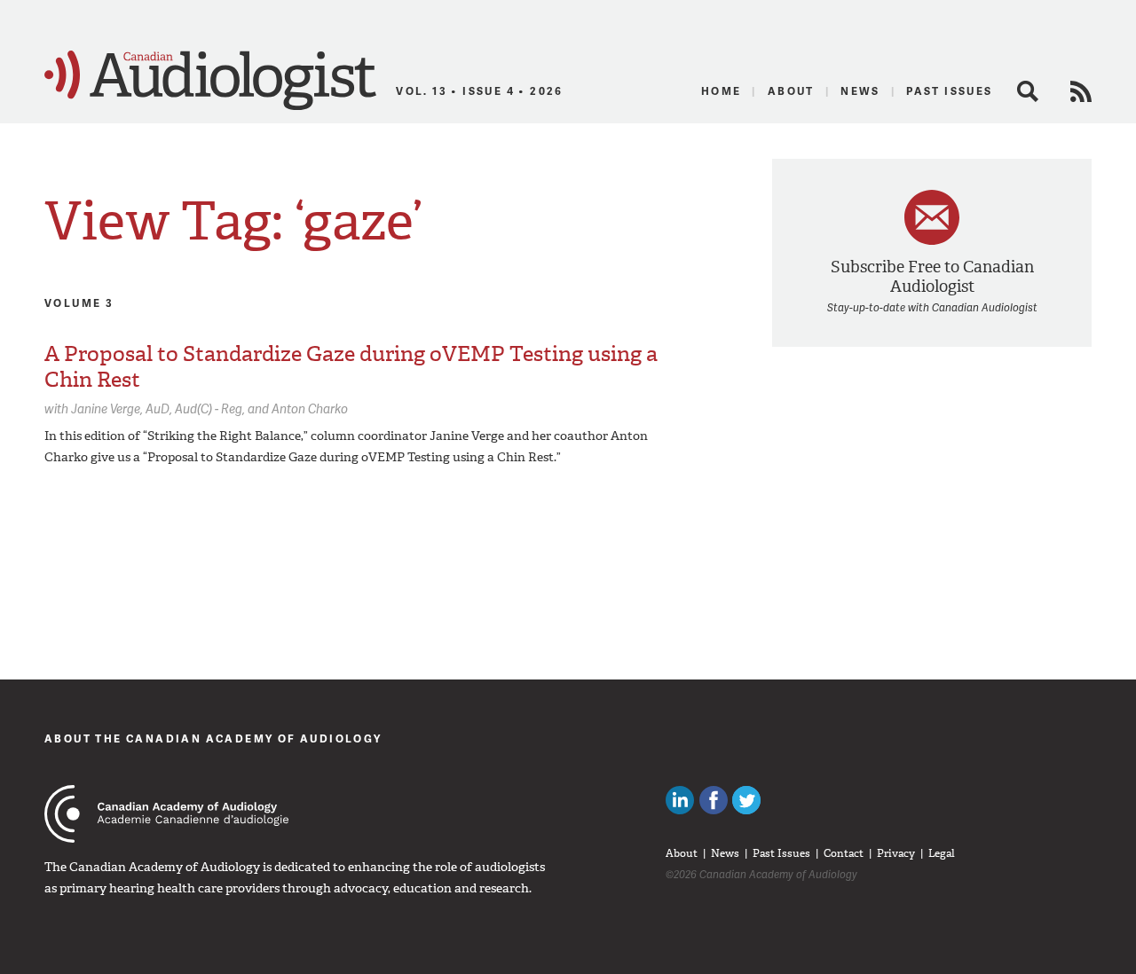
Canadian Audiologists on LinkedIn (680, 800)
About (791, 90)
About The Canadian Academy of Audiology (213, 738)
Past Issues (949, 90)
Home (721, 90)
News (860, 90)
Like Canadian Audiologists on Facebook (713, 800)
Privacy (896, 853)
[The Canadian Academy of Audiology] (166, 814)
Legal (941, 853)
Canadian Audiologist (210, 81)
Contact (844, 853)
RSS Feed (1081, 91)
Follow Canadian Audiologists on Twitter (746, 800)
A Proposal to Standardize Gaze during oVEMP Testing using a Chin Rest (351, 367)
